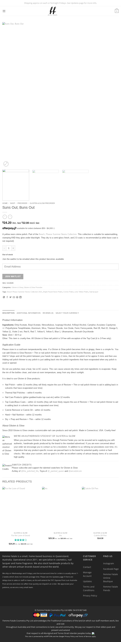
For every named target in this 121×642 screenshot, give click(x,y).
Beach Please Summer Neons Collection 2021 (24, 292)
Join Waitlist (13, 276)
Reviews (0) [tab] (48, 313)
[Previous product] (10, 217)
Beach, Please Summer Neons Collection (58, 234)
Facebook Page (111, 568)
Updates (87, 581)
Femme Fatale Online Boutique (110, 578)
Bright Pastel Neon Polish (52, 292)
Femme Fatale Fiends (110, 588)
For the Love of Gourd (20, 535)
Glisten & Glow (17, 287)
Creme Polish (68, 292)
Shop (12, 203)
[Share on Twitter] (10, 297)
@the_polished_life (29, 471)
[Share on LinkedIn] (20, 297)
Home (5, 203)
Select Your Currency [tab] (67, 313)
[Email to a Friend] (14, 297)
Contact (87, 567)
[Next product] (5, 217)
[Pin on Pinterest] (17, 297)
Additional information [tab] (28, 313)
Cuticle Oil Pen (100, 535)
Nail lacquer (93, 292)
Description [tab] (8, 313)
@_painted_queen (56, 471)
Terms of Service (85, 636)
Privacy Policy (90, 595)
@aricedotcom (75, 471)
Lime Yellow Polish (81, 292)
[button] (4, 11)
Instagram (108, 563)
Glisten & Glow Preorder (42, 203)
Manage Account (87, 574)
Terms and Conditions (88, 588)
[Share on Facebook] (7, 297)
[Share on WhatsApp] (4, 297)
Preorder (22, 203)
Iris (60, 535)
